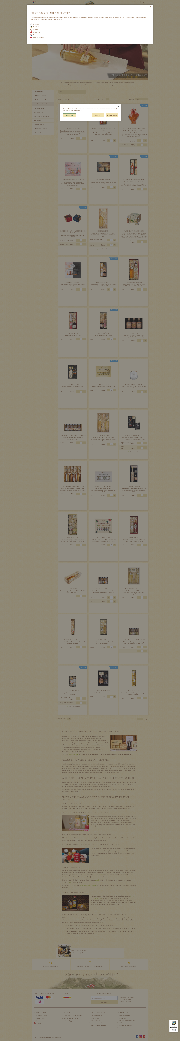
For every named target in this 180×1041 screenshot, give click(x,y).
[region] (90, 112)
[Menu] (177, 1021)
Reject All (97, 115)
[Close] (118, 106)
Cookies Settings (69, 115)
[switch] (174, 1030)
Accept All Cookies (112, 115)
